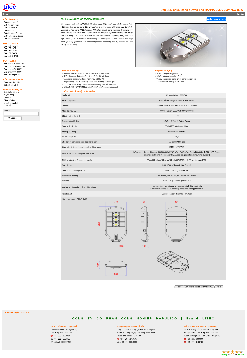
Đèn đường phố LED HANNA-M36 (199, 287)
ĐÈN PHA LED (9, 61)
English (240, 14)
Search (7, 111)
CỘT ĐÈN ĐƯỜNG (11, 19)
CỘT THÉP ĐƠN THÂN (13, 79)
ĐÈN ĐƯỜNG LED (11, 44)
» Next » (219, 287)
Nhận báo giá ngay (216, 19)
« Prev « (179, 287)
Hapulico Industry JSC (13, 90)
